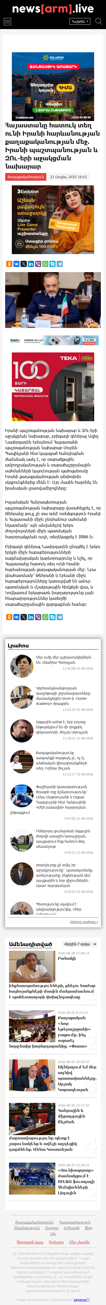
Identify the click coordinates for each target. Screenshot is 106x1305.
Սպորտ (52, 1227)
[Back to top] (97, 1296)
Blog (88, 1227)
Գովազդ (56, 1242)
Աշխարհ (72, 1227)
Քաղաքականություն (26, 177)
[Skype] (52, 264)
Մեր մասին (79, 1242)
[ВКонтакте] (16, 264)
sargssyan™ (82, 1299)
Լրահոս (18, 646)
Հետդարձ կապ (29, 1242)
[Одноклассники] (9, 264)
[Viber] (38, 264)
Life (53, 1233)
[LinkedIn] (31, 264)
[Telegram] (60, 264)
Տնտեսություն (27, 1227)
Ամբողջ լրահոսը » (84, 921)
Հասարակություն (75, 1222)
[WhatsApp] (45, 264)
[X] (24, 264)
